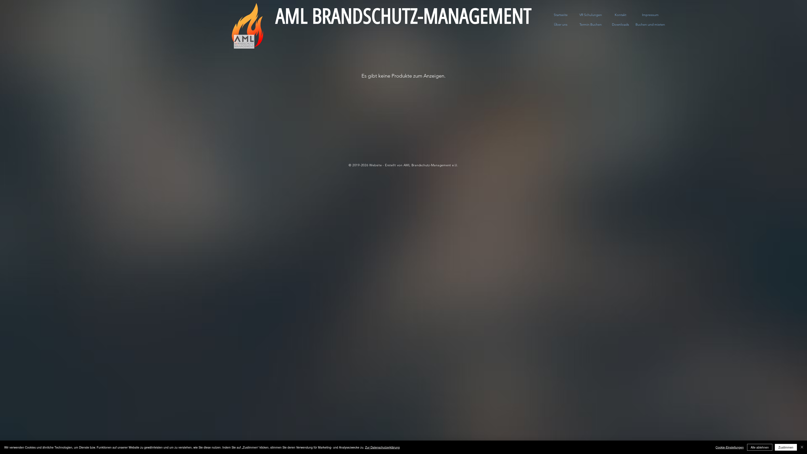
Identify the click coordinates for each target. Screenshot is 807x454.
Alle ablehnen (760, 447)
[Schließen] (801, 447)
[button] (650, 24)
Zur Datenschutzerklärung (382, 447)
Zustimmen (785, 447)
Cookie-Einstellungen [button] (730, 447)
